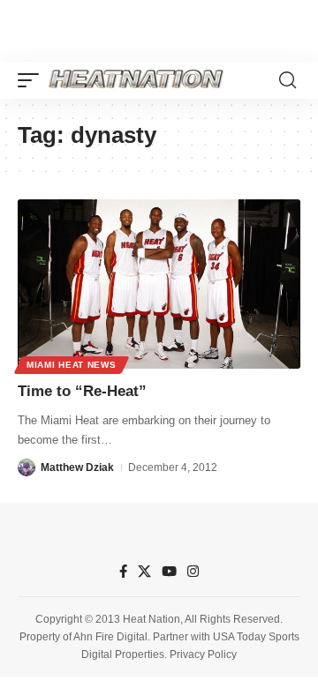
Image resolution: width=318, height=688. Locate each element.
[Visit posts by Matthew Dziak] (26, 467)
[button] (33, 80)
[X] (144, 571)
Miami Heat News (71, 365)
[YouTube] (169, 571)
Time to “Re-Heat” (82, 391)
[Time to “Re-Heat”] (159, 284)
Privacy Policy (203, 654)
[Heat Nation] (136, 80)
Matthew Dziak (77, 467)
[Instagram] (193, 571)
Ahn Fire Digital (110, 637)
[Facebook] (123, 571)
